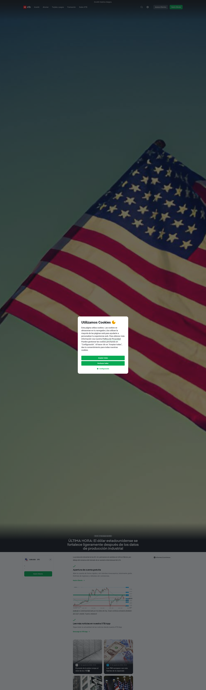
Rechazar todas (103, 363)
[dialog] (103, 345)
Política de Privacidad (111, 339)
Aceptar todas (103, 358)
